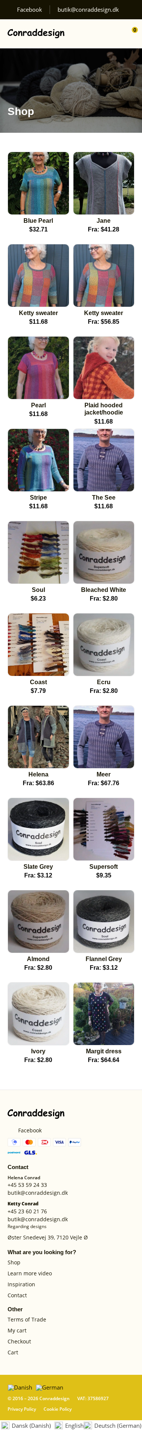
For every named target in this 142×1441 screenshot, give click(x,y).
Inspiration (21, 1284)
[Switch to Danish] (20, 1387)
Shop (14, 1262)
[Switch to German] (49, 1387)
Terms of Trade (27, 1320)
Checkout (19, 1342)
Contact (17, 1295)
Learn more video (30, 1273)
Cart (13, 1352)
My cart (17, 1331)
